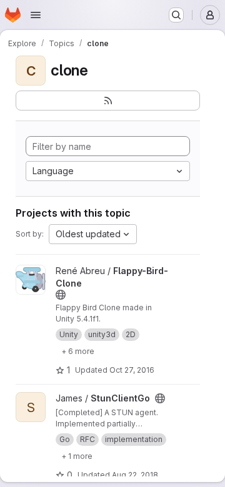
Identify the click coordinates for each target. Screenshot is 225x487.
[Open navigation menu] (36, 15)
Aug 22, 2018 (135, 475)
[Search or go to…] (176, 14)
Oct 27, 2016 (131, 370)
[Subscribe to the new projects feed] (108, 101)
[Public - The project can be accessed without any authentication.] (61, 295)
